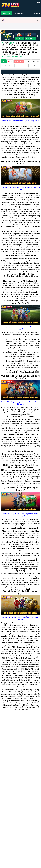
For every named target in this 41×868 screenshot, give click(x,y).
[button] (13, 36)
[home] (10, 5)
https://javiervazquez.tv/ (12, 56)
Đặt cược (19, 38)
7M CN (12, 43)
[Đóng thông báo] (38, 20)
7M (3, 43)
